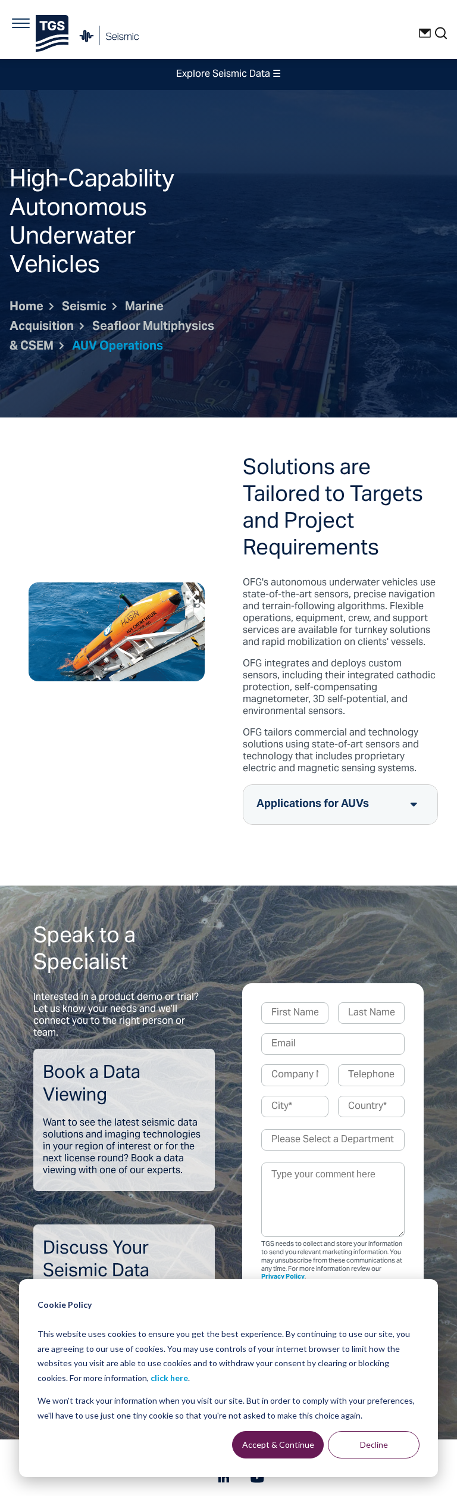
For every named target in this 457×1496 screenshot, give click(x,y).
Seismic (84, 307)
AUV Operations (117, 347)
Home (26, 307)
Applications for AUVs (312, 804)
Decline (374, 1444)
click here (169, 1378)
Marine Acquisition (87, 317)
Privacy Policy (283, 1277)
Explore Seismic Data (228, 74)
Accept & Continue (278, 1444)
